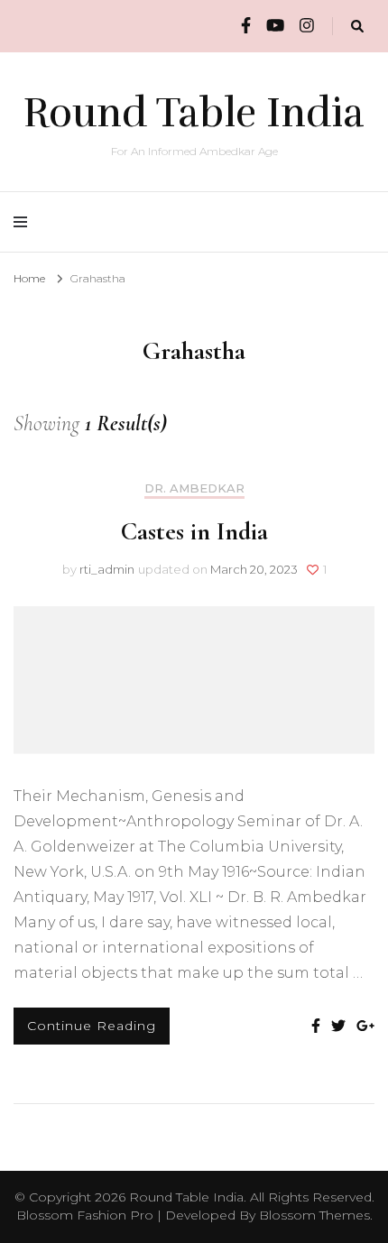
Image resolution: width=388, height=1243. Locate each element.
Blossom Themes (314, 1215)
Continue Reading (91, 1025)
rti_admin (106, 569)
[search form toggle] (357, 26)
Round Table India (194, 112)
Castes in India (194, 531)
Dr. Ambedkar (194, 488)
